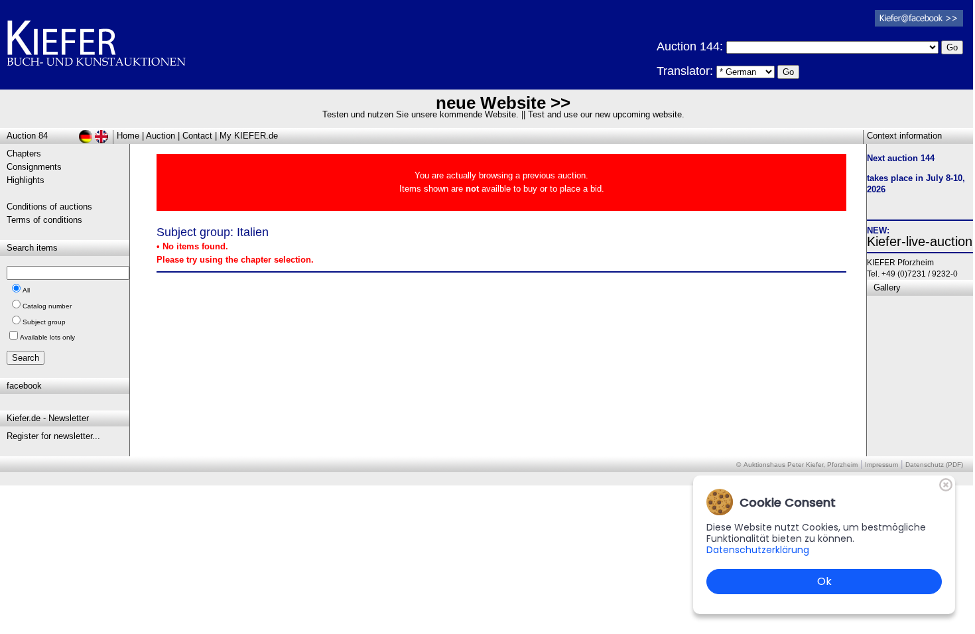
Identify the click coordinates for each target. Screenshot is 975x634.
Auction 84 (27, 136)
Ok (824, 581)
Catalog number (47, 306)
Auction (160, 136)
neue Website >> (503, 103)
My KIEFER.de (249, 136)
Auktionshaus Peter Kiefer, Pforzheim (801, 464)
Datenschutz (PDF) (934, 464)
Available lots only (47, 337)
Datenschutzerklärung (757, 549)
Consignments (34, 167)
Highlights (25, 180)
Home (128, 136)
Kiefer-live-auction (919, 241)
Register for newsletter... (53, 436)
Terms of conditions (44, 220)
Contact (197, 136)
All (26, 290)
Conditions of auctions (49, 207)
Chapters (24, 153)
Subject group (44, 322)
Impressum (881, 464)
